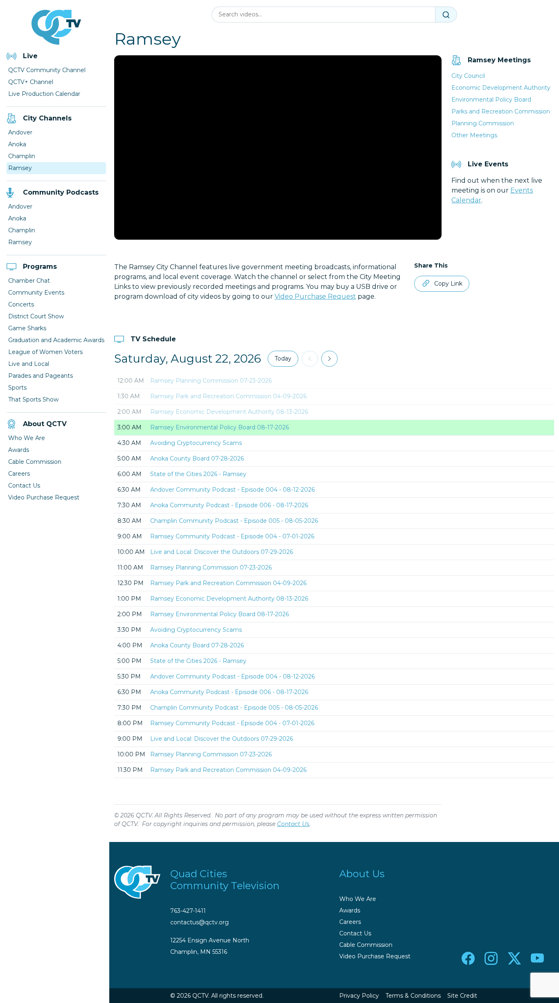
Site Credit (462, 995)
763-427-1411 (188, 910)
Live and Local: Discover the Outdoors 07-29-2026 (221, 552)
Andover (20, 132)
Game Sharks (27, 328)
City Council (468, 75)
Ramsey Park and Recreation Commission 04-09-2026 (228, 396)
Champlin (21, 156)
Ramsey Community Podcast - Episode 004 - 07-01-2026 (232, 536)
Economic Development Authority (500, 87)
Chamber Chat (29, 280)
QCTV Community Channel (47, 70)
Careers (19, 473)
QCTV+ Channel (30, 82)
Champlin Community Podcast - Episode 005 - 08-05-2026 (234, 520)
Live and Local (28, 364)
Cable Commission (34, 461)
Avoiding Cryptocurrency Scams (196, 443)
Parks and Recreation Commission (500, 111)
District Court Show (36, 316)
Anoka (17, 144)
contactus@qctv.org (199, 922)
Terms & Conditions (413, 995)
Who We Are (26, 438)
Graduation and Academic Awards (56, 340)
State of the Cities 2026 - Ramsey (198, 474)
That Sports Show (33, 399)
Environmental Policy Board (491, 99)
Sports (17, 387)
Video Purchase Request (43, 497)
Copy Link (448, 283)
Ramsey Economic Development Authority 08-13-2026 (229, 411)
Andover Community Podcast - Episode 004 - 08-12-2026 (232, 489)
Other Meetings (474, 135)
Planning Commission (482, 123)
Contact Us (24, 485)
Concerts (21, 304)
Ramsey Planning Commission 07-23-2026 (211, 380)
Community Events (36, 292)
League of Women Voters (45, 352)
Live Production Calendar (44, 94)
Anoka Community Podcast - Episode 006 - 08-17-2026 (229, 505)
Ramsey (20, 168)
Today (283, 358)
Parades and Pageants (40, 375)
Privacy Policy (359, 995)
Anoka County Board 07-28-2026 (197, 458)
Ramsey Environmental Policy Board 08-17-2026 (219, 427)
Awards (18, 450)
